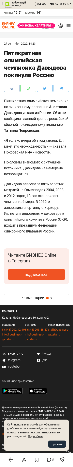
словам (15, 162)
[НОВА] (35, 25)
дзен (45, 360)
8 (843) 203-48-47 (36, 329)
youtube (13, 366)
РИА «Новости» (37, 152)
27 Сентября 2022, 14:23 (20, 43)
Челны (8, 12)
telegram (13, 360)
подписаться (36, 274)
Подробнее (35, 436)
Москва (30, 12)
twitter (46, 353)
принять (57, 444)
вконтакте (15, 353)
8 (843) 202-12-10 (13, 329)
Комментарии (36, 298)
